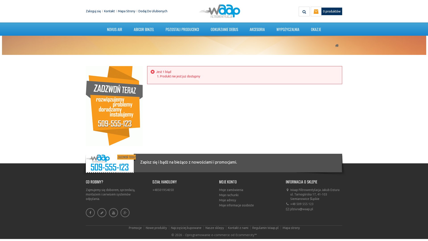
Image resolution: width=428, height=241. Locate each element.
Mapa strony (126, 11)
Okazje (316, 29)
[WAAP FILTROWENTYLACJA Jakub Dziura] (219, 11)
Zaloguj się (93, 11)
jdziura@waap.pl (301, 209)
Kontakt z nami (238, 228)
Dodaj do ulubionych (152, 11)
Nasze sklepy (215, 228)
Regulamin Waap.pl (265, 228)
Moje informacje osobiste (236, 205)
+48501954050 (163, 190)
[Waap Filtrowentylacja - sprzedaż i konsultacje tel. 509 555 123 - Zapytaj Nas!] (114, 105)
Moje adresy (227, 200)
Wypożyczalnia (287, 29)
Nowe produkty (157, 228)
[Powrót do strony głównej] (337, 45)
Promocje (135, 228)
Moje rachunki (229, 195)
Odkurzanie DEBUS (224, 29)
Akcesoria (257, 29)
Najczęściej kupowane (186, 228)
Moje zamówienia (231, 190)
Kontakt (109, 11)
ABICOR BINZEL (144, 29)
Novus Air (114, 29)
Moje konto (228, 182)
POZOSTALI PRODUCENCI (182, 29)
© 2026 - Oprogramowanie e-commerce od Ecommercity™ (214, 235)
